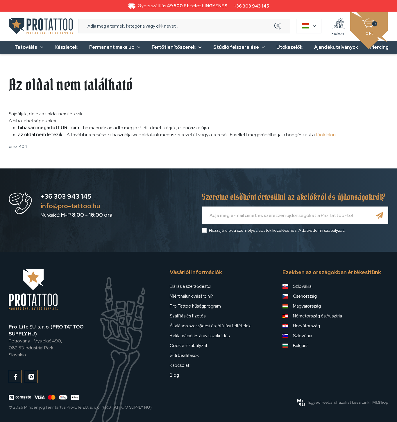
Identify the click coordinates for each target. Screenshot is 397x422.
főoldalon (326, 135)
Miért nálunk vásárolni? (191, 296)
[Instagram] (31, 376)
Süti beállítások (184, 355)
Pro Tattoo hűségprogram (195, 306)
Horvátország (306, 326)
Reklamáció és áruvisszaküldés (200, 336)
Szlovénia (302, 336)
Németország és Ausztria (317, 316)
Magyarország (307, 306)
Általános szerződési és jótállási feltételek (210, 326)
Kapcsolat (179, 365)
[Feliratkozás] (379, 215)
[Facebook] (15, 376)
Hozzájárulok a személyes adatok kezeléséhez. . (277, 230)
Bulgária (301, 346)
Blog (174, 375)
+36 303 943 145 (251, 6)
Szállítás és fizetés (187, 316)
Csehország (305, 296)
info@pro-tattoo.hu (70, 206)
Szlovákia (302, 286)
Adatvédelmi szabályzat (321, 230)
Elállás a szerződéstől (190, 286)
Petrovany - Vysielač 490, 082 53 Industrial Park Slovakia (46, 341)
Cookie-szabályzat (188, 346)
